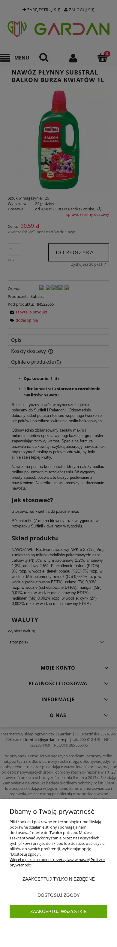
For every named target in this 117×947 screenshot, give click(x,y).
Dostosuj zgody (59, 895)
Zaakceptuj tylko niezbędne (58, 878)
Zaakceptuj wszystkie (58, 911)
